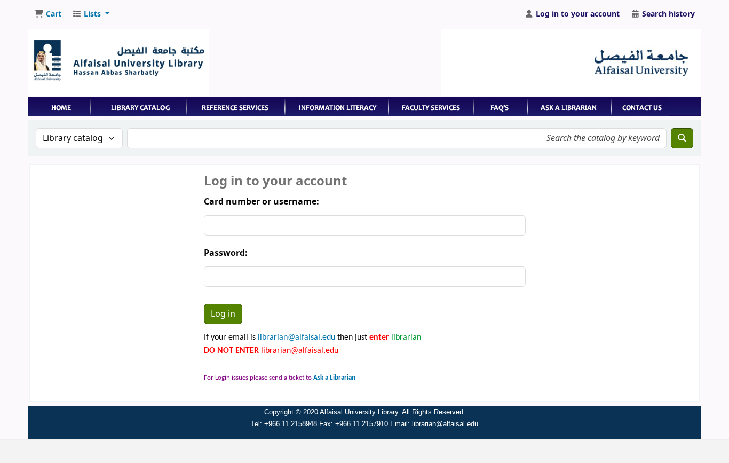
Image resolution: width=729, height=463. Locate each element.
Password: (226, 253)
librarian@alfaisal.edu (296, 337)
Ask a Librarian (334, 377)
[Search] (682, 138)
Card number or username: (261, 201)
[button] (48, 14)
